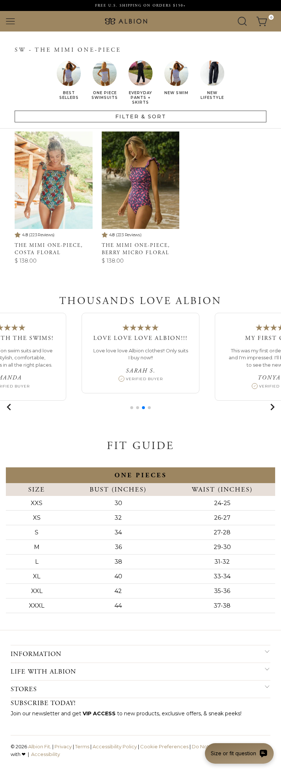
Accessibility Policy (115, 746)
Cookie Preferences (164, 746)
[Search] (242, 21)
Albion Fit (39, 746)
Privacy (63, 746)
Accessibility (45, 754)
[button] (131, 407)
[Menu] (10, 21)
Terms (82, 746)
